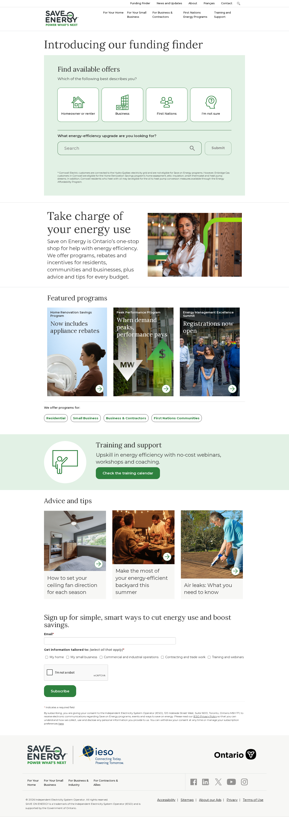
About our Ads (210, 800)
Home (33, 782)
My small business (83, 657)
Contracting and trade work (185, 657)
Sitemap (187, 800)
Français (209, 3)
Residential (55, 418)
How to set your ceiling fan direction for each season (72, 585)
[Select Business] (122, 105)
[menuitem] (113, 12)
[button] (238, 3)
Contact (226, 3)
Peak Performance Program (138, 312)
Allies (106, 782)
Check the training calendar (128, 473)
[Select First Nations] (166, 105)
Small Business (85, 418)
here (61, 723)
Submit (218, 148)
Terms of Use (253, 800)
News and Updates (169, 3)
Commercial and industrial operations (131, 657)
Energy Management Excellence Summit (208, 314)
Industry (78, 782)
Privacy (232, 800)
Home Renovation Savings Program (71, 314)
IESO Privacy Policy (205, 716)
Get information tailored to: (84, 650)
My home (57, 657)
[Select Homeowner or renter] (78, 105)
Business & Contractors (126, 418)
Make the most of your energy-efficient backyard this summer (142, 581)
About (193, 3)
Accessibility (166, 800)
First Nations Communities (177, 418)
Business (53, 782)
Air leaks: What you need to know (208, 588)
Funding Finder (140, 3)
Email (49, 634)
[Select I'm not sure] (210, 105)
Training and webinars (228, 657)
